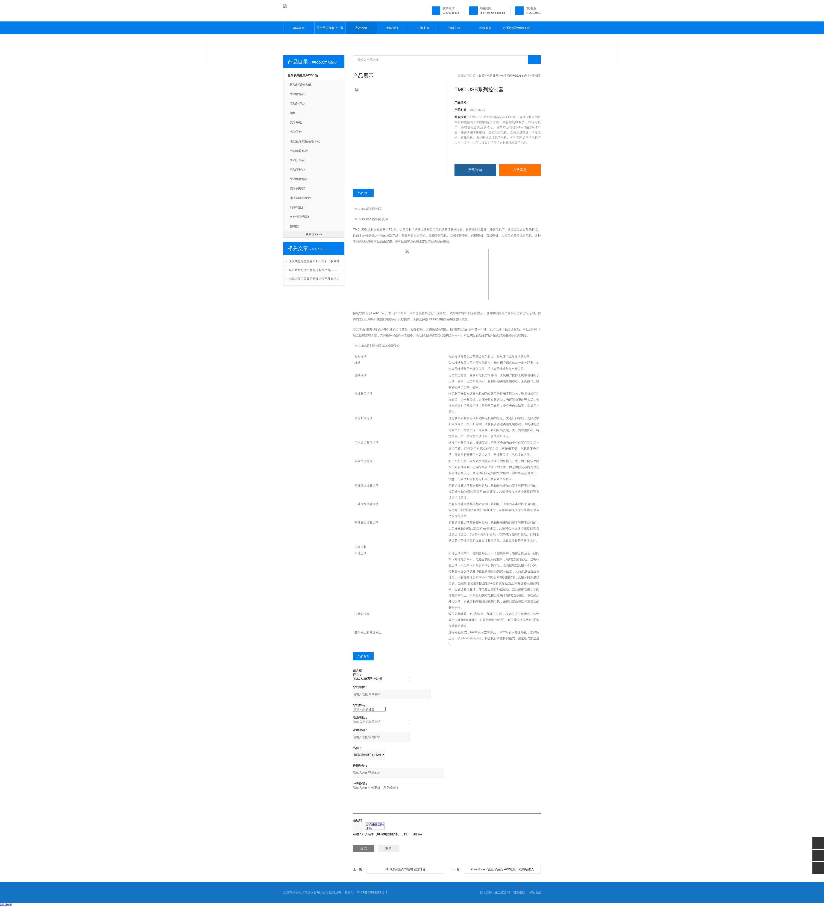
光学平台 (296, 131)
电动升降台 (297, 103)
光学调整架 (297, 188)
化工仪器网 (502, 892)
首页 (482, 75)
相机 (293, 113)
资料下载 (454, 28)
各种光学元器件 (300, 216)
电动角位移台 (299, 150)
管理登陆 (519, 892)
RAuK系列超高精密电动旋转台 (405, 869)
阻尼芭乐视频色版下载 (305, 141)
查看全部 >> (314, 234)
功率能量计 (297, 207)
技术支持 (423, 28)
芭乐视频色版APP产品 (303, 75)
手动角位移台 (299, 179)
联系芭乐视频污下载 (516, 28)
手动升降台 (297, 160)
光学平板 (296, 122)
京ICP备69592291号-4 (372, 892)
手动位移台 (297, 94)
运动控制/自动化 (301, 84)
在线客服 (520, 170)
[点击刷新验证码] (375, 826)
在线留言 (485, 28)
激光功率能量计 (300, 198)
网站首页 (299, 28)
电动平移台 (297, 169)
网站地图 (535, 892)
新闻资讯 (392, 28)
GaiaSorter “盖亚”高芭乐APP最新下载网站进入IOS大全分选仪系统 (502, 871)
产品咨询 (475, 170)
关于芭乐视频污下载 (330, 28)
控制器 (294, 226)
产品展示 (361, 28)
